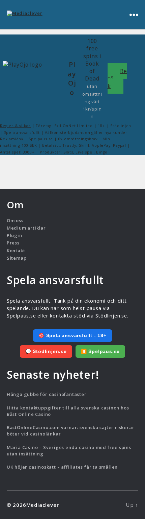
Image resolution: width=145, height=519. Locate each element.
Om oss (15, 220)
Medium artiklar (26, 228)
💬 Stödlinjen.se (46, 351)
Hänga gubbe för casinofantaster (47, 394)
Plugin (14, 235)
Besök (117, 78)
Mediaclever (42, 504)
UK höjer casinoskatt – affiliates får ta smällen (62, 467)
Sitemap (17, 258)
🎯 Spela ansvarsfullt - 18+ (72, 335)
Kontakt (16, 250)
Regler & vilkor (15, 125)
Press (13, 243)
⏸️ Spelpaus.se (100, 351)
